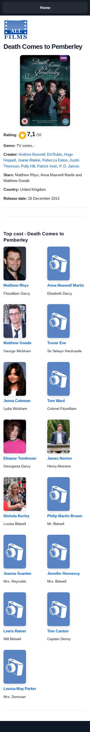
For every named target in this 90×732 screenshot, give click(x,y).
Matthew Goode (17, 343)
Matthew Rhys (16, 285)
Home (45, 8)
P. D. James (69, 166)
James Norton (59, 458)
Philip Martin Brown (64, 516)
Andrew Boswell (32, 154)
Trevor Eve (56, 343)
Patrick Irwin (47, 166)
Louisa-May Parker (20, 688)
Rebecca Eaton (55, 160)
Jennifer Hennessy (63, 573)
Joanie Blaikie (29, 160)
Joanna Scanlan (17, 573)
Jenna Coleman (17, 401)
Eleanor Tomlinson (20, 458)
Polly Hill (28, 166)
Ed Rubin (54, 154)
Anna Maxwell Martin (65, 285)
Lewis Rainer (15, 631)
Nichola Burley (16, 516)
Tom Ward (56, 401)
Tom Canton (57, 631)
